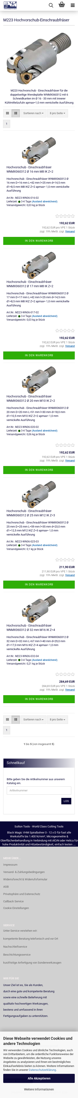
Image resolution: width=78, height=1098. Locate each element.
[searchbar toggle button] (51, 5)
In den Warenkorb (39, 240)
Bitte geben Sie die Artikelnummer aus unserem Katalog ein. (36, 781)
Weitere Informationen (39, 1089)
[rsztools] (8, 5)
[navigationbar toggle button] (72, 5)
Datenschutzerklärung (42, 1069)
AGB (6, 886)
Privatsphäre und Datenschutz (21, 894)
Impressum (10, 864)
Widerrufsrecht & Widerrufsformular (25, 879)
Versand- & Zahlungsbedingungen (24, 872)
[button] (7, 113)
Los (66, 801)
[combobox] (33, 113)
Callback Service (13, 901)
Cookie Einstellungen (16, 908)
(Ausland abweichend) (44, 201)
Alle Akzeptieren (39, 1078)
